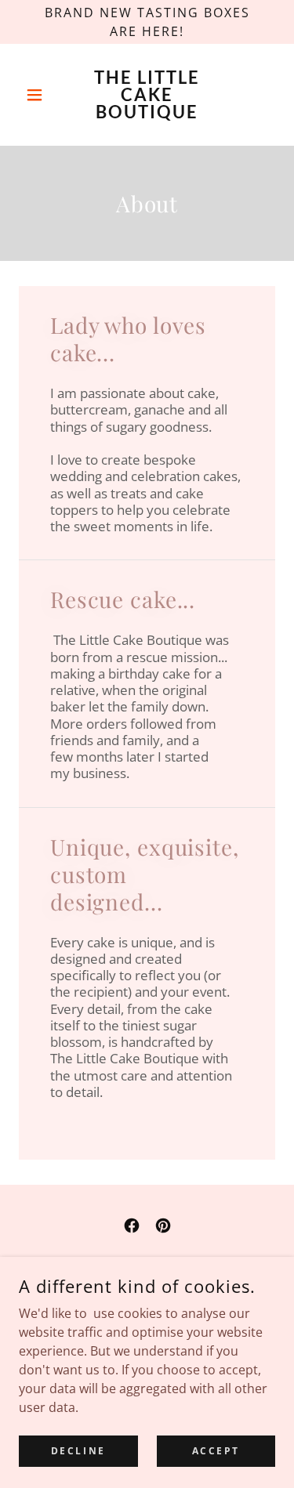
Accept (216, 1450)
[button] (38, 94)
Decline (78, 1450)
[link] (147, 95)
